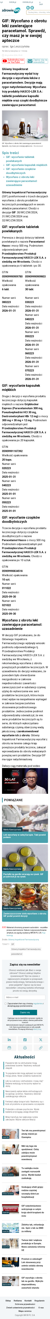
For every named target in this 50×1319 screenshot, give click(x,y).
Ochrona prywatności (25, 1304)
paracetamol (16, 954)
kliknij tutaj (37, 1029)
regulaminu (38, 1003)
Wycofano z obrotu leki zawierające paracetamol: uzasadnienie (21, 181)
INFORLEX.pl (28, 2)
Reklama (18, 1301)
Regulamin (40, 1301)
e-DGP (41, 3)
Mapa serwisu (25, 1311)
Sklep (8, 1301)
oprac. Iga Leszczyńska (15, 46)
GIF (12, 944)
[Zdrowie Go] (11, 10)
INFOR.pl (12, 2)
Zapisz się (25, 1012)
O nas (41, 1308)
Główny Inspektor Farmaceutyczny (26, 949)
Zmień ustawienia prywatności (20, 1308)
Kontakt (28, 1301)
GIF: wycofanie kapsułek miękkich (26, 165)
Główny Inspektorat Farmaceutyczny (23, 940)
